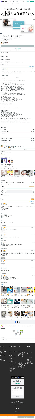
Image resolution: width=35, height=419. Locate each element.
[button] (17, 182)
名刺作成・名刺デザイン (11, 35)
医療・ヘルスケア (18, 62)
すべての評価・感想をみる (31, 66)
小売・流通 (14, 62)
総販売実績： (5, 43)
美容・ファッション (9, 62)
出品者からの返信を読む (4, 225)
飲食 (5, 62)
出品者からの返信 (4, 75)
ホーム (1, 35)
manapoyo (5, 145)
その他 (22, 62)
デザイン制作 (5, 35)
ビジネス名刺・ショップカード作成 (19, 35)
